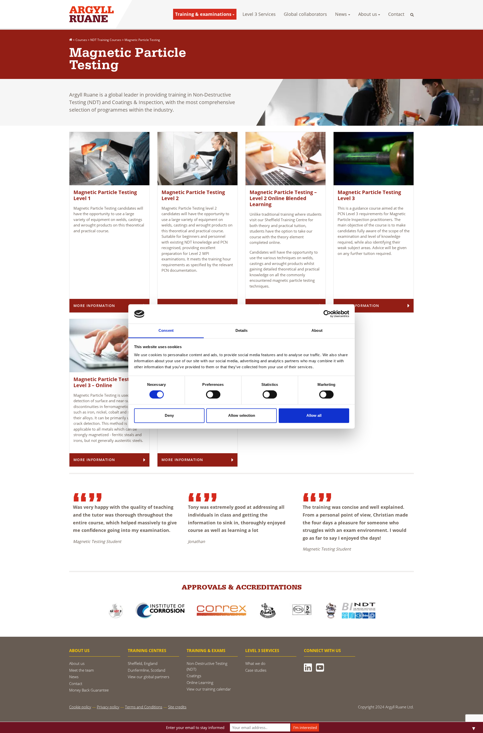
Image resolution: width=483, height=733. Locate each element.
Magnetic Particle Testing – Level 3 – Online (107, 382)
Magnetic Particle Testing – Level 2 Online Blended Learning (283, 198)
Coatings (194, 675)
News (341, 14)
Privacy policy (108, 706)
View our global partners (148, 676)
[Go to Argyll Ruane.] (70, 40)
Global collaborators (305, 14)
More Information (94, 305)
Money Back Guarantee (89, 690)
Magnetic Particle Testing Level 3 (369, 195)
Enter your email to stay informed (195, 727)
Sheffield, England (142, 663)
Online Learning (200, 682)
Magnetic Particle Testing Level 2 (193, 195)
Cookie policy (80, 706)
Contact (396, 14)
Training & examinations (203, 14)
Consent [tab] (166, 330)
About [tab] (317, 330)
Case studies (255, 670)
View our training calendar (209, 689)
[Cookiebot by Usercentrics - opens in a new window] (327, 314)
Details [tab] (241, 330)
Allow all (313, 415)
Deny (169, 415)
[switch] (213, 395)
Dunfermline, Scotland (146, 670)
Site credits (177, 706)
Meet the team (81, 670)
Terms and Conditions (143, 706)
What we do (255, 663)
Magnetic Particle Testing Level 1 (105, 195)
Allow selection (241, 415)
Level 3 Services (259, 14)
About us (367, 14)
